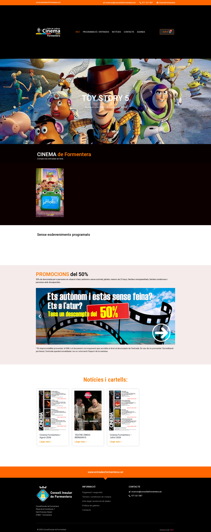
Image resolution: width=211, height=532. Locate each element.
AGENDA (141, 32)
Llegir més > (45, 441)
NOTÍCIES (116, 32)
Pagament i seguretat (92, 492)
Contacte (86, 510)
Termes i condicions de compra (96, 497)
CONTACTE (129, 32)
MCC (172, 530)
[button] (39, 316)
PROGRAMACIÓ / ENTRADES (96, 32)
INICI (77, 32)
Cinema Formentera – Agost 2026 (50, 436)
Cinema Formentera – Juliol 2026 (121, 436)
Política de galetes (91, 505)
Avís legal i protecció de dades (96, 501)
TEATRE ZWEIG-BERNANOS (83, 436)
